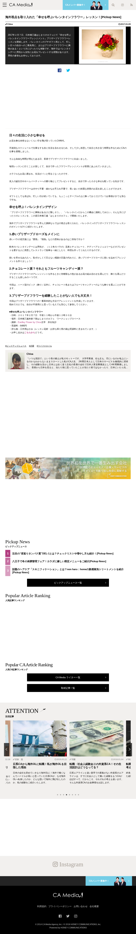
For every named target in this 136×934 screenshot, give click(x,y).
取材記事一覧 (68, 688)
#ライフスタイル (44, 346)
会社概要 (94, 906)
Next (129, 749)
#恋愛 (31, 346)
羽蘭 (73, 759)
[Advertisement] (68, 100)
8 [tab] (78, 795)
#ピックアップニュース (15, 346)
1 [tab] (57, 795)
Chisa (10, 24)
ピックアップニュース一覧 (68, 582)
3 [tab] (63, 795)
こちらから (29, 332)
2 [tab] (60, 795)
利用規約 (41, 906)
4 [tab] (66, 795)
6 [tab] (72, 795)
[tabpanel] (96, 755)
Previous (6, 749)
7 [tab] (75, 795)
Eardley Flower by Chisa (29, 322)
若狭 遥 (19, 759)
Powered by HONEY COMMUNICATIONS (68, 928)
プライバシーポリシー (60, 906)
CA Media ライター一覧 (68, 677)
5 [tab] (69, 795)
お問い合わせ (81, 906)
